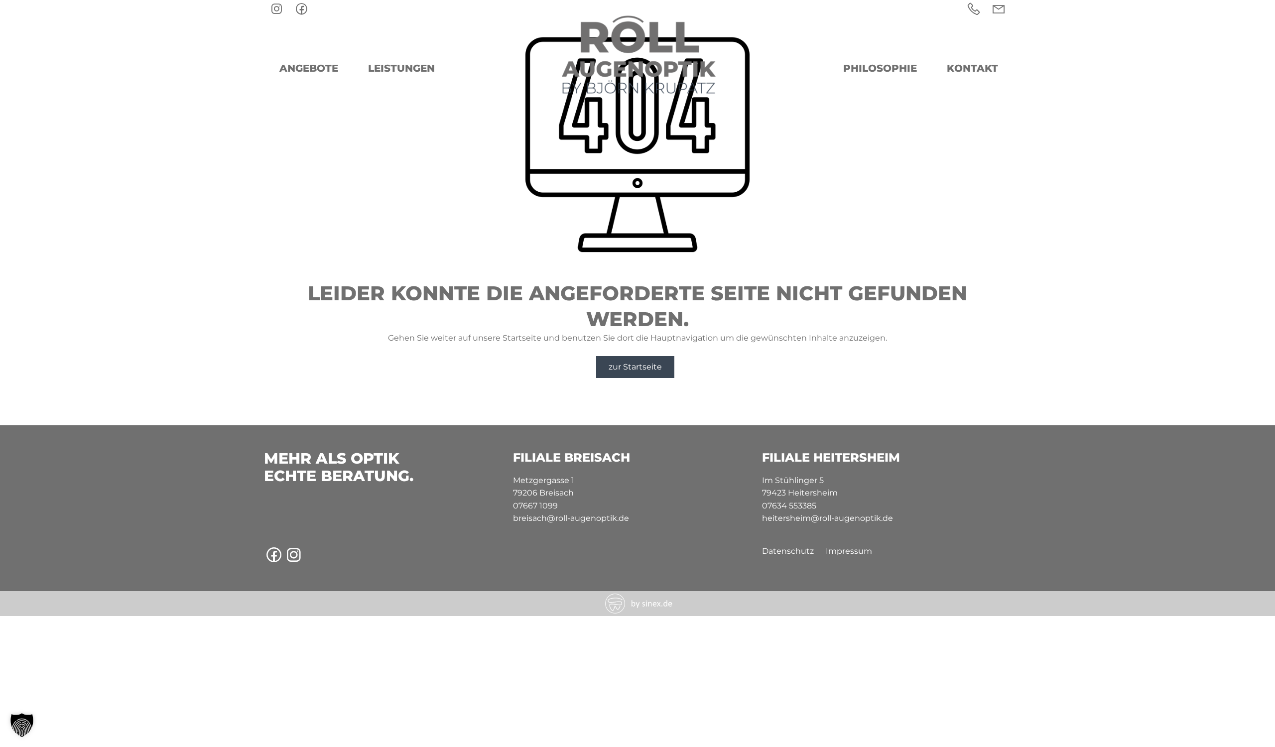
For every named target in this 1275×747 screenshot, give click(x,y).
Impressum (849, 551)
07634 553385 (789, 505)
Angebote (308, 68)
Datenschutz (788, 551)
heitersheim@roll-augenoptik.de (827, 518)
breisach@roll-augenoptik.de (571, 518)
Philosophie (880, 68)
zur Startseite (635, 367)
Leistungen (401, 68)
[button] (22, 725)
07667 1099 (535, 505)
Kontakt (972, 68)
